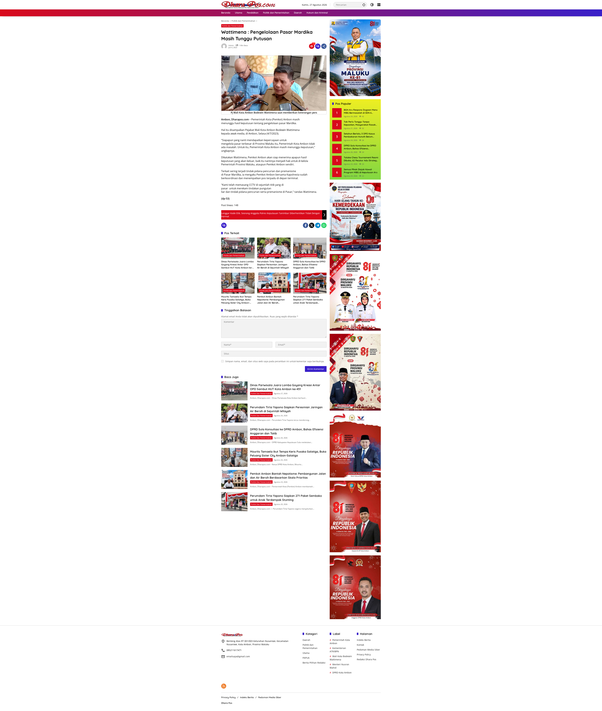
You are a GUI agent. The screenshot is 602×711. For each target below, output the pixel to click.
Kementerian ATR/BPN (338, 650)
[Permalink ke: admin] (224, 46)
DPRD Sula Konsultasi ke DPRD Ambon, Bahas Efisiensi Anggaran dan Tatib (309, 264)
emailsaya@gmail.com (238, 656)
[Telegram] (317, 225)
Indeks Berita (364, 639)
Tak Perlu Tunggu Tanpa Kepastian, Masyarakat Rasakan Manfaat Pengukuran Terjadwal (361, 123)
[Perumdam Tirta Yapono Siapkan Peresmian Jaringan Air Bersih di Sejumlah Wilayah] (273, 248)
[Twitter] (311, 225)
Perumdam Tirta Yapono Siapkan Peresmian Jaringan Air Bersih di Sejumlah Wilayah (273, 264)
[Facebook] (305, 225)
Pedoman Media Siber (368, 649)
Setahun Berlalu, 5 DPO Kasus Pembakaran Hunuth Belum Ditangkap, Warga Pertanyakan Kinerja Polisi (360, 135)
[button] (364, 4)
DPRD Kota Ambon (342, 672)
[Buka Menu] (379, 5)
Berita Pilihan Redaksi (314, 662)
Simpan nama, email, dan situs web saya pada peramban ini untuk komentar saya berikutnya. (274, 361)
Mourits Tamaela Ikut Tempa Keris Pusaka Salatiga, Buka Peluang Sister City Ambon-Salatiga (236, 299)
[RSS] (223, 686)
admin (231, 45)
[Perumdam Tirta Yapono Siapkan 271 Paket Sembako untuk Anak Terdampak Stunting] (310, 283)
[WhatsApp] (324, 225)
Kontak (360, 644)
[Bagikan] (324, 46)
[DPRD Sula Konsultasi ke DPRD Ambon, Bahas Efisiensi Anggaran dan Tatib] (310, 248)
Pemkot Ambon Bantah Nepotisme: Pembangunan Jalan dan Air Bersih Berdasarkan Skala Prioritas (272, 299)
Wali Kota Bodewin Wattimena (341, 658)
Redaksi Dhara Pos (366, 659)
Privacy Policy (364, 654)
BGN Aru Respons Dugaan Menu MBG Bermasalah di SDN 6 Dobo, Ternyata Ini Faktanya (361, 111)
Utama (306, 652)
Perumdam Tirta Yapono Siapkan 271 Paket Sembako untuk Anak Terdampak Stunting (308, 299)
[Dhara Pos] (248, 4)
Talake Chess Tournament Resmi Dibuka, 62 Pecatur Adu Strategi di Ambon (361, 159)
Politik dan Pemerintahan (232, 26)
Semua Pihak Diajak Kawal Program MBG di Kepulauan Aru (360, 171)
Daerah (306, 639)
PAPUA (306, 657)
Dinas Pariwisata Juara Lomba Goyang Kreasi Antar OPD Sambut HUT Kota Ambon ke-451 (237, 264)
